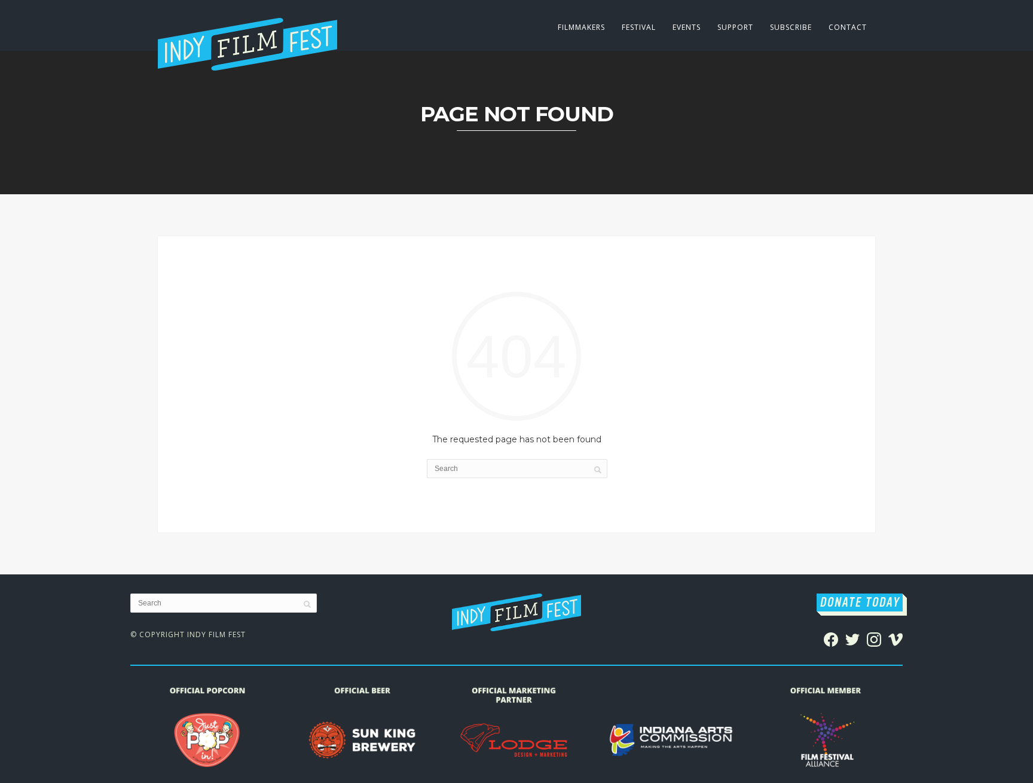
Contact (848, 27)
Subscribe (791, 27)
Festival (639, 27)
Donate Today (860, 602)
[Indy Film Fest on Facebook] (831, 638)
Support (735, 27)
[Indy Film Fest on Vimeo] (895, 638)
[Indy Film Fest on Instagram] (874, 638)
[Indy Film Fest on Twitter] (852, 638)
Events (687, 27)
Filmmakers (581, 27)
